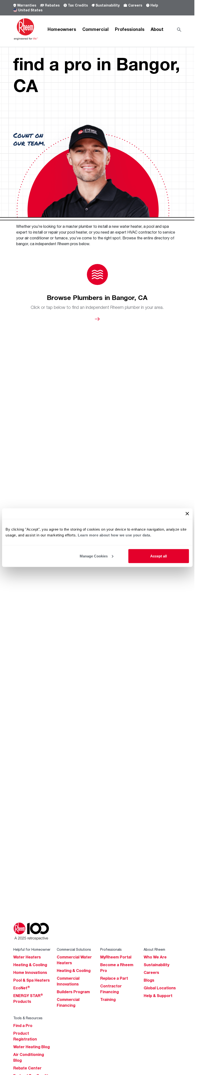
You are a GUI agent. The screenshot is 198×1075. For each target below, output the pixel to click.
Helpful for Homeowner (31, 949)
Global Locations (160, 987)
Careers (135, 5)
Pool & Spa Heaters (31, 980)
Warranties (26, 5)
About (157, 29)
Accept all (158, 556)
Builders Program (73, 991)
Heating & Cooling (30, 964)
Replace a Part (114, 978)
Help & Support (158, 995)
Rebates (52, 5)
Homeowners (62, 29)
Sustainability (108, 5)
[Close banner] (187, 513)
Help (154, 5)
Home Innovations (30, 972)
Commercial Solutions (74, 949)
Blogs (149, 980)
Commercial (95, 29)
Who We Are (155, 957)
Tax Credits (78, 5)
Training (108, 999)
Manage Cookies (94, 556)
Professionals (129, 29)
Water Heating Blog (31, 1046)
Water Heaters (27, 957)
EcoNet (21, 987)
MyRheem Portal (115, 957)
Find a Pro (22, 1025)
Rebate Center (27, 1068)
